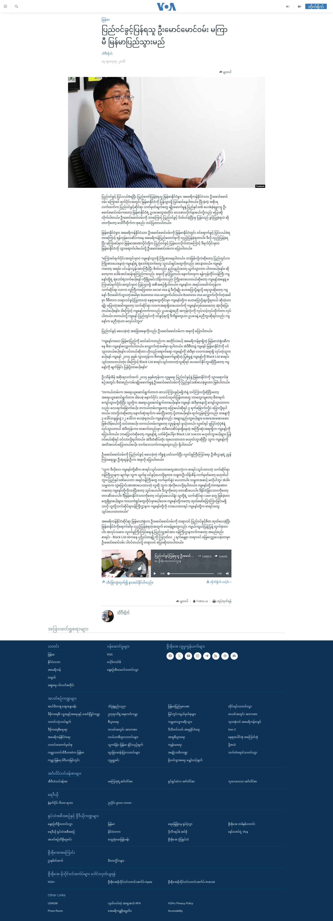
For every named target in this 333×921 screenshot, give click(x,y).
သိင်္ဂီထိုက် (107, 53)
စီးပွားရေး (113, 721)
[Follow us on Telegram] (206, 656)
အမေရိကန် (54, 669)
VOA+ (51, 881)
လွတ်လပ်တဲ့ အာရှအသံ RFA (124, 903)
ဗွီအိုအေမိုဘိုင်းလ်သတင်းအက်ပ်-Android (191, 881)
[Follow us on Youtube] (188, 656)
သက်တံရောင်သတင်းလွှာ (242, 752)
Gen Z (232, 729)
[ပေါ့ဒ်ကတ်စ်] (225, 656)
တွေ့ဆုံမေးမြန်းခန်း (118, 839)
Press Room (55, 911)
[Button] (225, 72)
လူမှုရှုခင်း (113, 760)
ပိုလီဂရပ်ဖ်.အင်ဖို (177, 831)
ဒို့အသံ (232, 744)
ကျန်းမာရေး (175, 744)
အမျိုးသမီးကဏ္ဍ (178, 752)
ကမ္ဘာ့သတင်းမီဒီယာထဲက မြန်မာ (66, 752)
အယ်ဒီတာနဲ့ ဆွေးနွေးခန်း (62, 706)
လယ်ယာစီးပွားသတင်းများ (123, 737)
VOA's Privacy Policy (180, 903)
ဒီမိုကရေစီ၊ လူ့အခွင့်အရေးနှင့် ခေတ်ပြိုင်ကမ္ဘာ (74, 714)
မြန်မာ (106, 19)
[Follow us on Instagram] (197, 656)
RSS (110, 654)
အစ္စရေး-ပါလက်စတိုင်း (61, 685)
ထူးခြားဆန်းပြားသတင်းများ (124, 752)
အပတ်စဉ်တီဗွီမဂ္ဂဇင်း (60, 839)
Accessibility (175, 911)
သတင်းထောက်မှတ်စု (60, 744)
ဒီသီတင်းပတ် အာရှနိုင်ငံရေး (184, 729)
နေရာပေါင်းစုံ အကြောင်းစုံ (243, 737)
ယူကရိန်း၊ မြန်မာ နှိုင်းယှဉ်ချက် (125, 744)
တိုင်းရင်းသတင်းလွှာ (240, 706)
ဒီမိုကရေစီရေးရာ (57, 729)
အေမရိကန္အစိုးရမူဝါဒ (120, 911)
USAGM (53, 903)
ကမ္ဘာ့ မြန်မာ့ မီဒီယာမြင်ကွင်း (64, 760)
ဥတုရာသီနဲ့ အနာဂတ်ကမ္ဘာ (123, 714)
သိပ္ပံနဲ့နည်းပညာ (117, 706)
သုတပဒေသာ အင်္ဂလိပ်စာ (242, 781)
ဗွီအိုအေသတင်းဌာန (169, 561)
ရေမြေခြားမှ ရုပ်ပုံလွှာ (180, 824)
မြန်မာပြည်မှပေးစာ (178, 706)
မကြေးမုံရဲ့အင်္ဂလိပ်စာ (120, 781)
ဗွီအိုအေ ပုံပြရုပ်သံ (178, 839)
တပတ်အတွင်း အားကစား (122, 729)
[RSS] (215, 656)
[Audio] (288, 6)
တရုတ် (52, 677)
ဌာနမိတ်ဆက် (55, 860)
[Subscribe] (234, 656)
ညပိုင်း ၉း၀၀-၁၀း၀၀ (119, 802)
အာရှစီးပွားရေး (176, 737)
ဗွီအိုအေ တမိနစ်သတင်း (241, 824)
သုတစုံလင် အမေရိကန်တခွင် (244, 721)
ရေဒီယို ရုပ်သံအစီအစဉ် (61, 831)
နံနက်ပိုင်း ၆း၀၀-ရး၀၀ (60, 802)
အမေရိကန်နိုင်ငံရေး (59, 737)
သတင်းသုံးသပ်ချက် (59, 721)
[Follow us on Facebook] (170, 656)
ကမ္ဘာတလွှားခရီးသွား (180, 721)
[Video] (299, 6)
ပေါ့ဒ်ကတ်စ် (114, 662)
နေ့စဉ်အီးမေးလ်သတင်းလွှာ (122, 669)
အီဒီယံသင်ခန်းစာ (57, 781)
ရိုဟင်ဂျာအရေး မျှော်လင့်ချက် (185, 760)
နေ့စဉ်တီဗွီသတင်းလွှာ (60, 824)
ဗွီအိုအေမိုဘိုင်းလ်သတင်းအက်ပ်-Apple (130, 881)
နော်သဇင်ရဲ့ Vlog (238, 831)
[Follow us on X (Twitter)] (179, 656)
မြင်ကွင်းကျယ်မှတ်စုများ (182, 714)
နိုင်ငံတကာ (54, 662)
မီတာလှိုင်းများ (116, 860)
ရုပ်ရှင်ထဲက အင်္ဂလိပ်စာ (181, 781)
